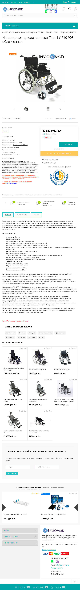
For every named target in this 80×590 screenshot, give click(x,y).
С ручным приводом (45, 333)
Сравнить (17, 118)
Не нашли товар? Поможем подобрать (59, 153)
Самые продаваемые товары (28, 487)
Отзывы (27, 2)
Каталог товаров (12, 26)
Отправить (12, 473)
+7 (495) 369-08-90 (51, 7)
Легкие (41, 337)
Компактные (10, 337)
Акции (20, 2)
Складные (32, 333)
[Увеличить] (40, 77)
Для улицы (21, 337)
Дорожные (31, 337)
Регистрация (72, 2)
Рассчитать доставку (51, 159)
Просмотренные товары (53, 487)
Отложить (7, 118)
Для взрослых (10, 333)
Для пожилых (60, 333)
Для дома (22, 333)
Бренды (13, 2)
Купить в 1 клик (59, 149)
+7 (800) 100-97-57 (51, 5)
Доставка (5, 2)
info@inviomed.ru (62, 565)
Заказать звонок (51, 9)
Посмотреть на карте (49, 550)
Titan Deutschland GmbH (20, 145)
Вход (65, 2)
